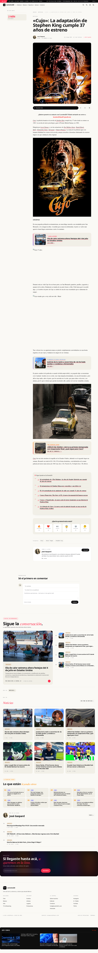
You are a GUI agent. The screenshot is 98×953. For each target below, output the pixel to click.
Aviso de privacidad (83, 915)
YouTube (75, 903)
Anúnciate (52, 908)
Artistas (28, 901)
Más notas (44, 558)
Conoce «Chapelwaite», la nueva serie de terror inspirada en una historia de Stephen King (64, 501)
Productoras (29, 906)
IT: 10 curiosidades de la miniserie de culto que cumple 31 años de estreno (63, 491)
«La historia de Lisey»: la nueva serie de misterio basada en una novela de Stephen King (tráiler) (63, 507)
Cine (4, 898)
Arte (4, 903)
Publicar (75, 602)
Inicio (34, 12)
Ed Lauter (52, 130)
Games (36, 5)
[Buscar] (83, 4)
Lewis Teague (45, 127)
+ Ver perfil (85, 550)
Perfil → (91, 815)
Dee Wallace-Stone (69, 127)
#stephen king (59, 540)
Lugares (28, 903)
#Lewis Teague (49, 540)
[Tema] (93, 4)
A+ (85, 107)
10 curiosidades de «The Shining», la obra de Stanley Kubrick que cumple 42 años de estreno (63, 480)
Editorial (52, 901)
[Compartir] (89, 107)
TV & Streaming (7, 906)
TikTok (75, 906)
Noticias (19, 5)
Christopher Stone (42, 130)
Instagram (76, 898)
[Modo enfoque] (86, 4)
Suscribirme (46, 870)
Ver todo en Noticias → (87, 700)
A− (81, 107)
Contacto (42, 5)
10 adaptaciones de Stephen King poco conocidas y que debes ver (60, 486)
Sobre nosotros (54, 898)
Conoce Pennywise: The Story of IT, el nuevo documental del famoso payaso (64, 495)
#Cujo (42, 540)
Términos (92, 915)
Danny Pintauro (61, 130)
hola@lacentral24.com (56, 906)
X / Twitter (76, 901)
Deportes (30, 5)
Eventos (28, 898)
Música (25, 5)
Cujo (34, 458)
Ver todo (94, 930)
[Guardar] (90, 4)
